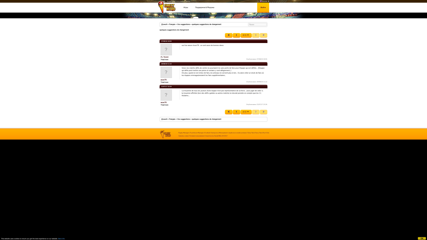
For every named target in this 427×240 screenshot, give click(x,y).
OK (422, 238)
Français (172, 24)
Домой (164, 24)
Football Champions (211, 133)
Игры (185, 7)
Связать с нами (183, 136)
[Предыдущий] (236, 35)
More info (61, 238)
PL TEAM (164, 57)
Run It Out (266, 133)
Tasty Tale (251, 133)
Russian (264, 1)
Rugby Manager (183, 133)
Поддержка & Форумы (204, 7)
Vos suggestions (183, 24)
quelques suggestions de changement (206, 24)
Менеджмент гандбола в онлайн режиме (233, 133)
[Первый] (229, 35)
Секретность (209, 136)
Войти (263, 7)
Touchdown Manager (197, 133)
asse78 (164, 80)
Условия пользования (196, 136)
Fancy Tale (258, 133)
